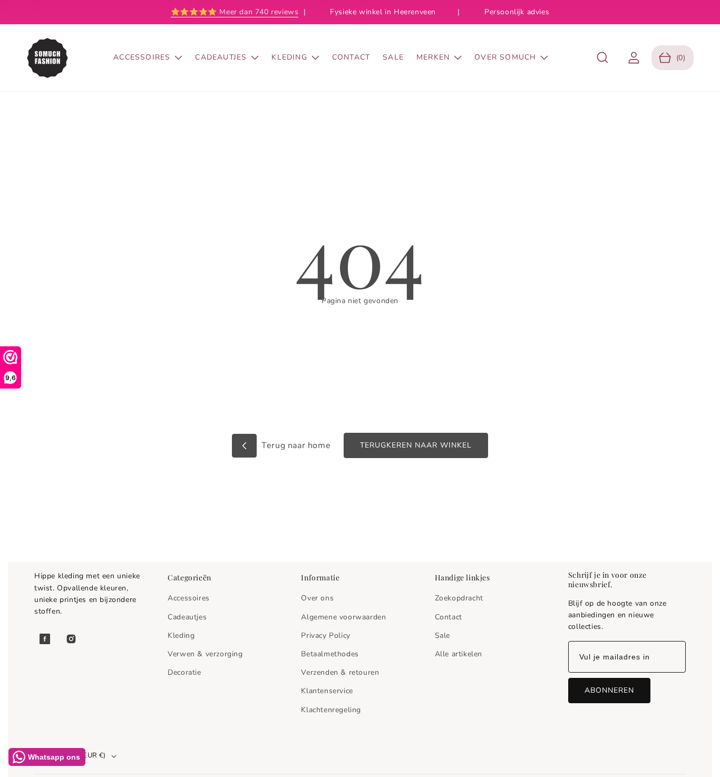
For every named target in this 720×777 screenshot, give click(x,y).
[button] (602, 57)
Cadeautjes (187, 617)
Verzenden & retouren (340, 672)
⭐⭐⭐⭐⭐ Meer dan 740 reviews (235, 12)
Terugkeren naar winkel (416, 445)
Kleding (181, 635)
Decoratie (184, 672)
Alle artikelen (458, 654)
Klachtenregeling (331, 710)
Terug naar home (295, 445)
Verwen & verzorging (205, 654)
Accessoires (189, 598)
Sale (442, 635)
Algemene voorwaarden (343, 617)
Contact (448, 617)
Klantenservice (327, 691)
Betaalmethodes (329, 654)
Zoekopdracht (459, 598)
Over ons (317, 598)
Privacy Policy (325, 635)
